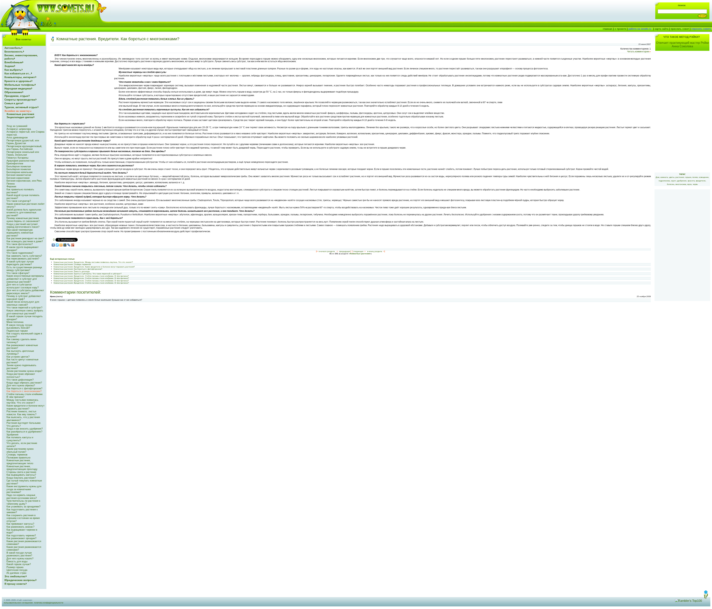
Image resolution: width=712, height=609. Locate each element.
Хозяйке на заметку (17, 110)
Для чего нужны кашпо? (19, 558)
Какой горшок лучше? (18, 564)
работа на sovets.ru (639, 28)
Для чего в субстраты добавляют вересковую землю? (25, 292)
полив (695, 177)
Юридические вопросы (19, 580)
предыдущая (344, 251)
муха (689, 184)
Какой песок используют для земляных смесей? (22, 303)
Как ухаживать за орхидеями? (23, 506)
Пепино (10, 183)
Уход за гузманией (16, 126)
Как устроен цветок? (17, 356)
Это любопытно (14, 576)
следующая (358, 251)
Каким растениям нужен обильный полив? (20, 450)
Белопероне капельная (19, 172)
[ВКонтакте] (53, 245)
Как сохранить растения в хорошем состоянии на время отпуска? (23, 518)
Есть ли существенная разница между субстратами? (24, 269)
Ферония (11, 186)
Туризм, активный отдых (20, 107)
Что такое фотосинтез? (19, 244)
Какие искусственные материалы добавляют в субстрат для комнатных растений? (25, 278)
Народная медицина (17, 88)
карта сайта (661, 28)
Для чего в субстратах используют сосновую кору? (22, 286)
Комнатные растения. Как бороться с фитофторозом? (78, 269)
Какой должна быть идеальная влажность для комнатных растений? (23, 212)
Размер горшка (14, 567)
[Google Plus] (73, 245)
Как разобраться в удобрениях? (24, 431)
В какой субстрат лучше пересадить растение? (20, 263)
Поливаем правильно (18, 457)
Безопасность (13, 51)
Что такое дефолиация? (20, 379)
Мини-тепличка (14, 322)
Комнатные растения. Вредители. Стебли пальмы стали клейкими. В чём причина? (91, 276)
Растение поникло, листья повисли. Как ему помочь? (21, 413)
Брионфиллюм (14, 163)
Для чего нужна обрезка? (20, 385)
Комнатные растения (360, 254)
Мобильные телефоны (19, 84)
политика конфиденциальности (48, 603)
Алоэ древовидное (17, 137)
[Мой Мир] (65, 245)
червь (695, 184)
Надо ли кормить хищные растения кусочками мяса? (21, 496)
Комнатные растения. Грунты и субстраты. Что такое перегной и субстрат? (88, 274)
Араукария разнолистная (20, 160)
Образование (13, 92)
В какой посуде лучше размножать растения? (19, 554)
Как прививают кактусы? (20, 523)
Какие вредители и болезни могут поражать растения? (25, 407)
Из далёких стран (16, 573)
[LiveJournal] (69, 245)
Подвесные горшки (17, 330)
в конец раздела (374, 251)
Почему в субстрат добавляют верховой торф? (23, 297)
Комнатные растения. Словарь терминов (72, 264)
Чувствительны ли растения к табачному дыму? (23, 502)
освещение (704, 177)
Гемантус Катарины (17, 157)
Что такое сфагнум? (17, 273)
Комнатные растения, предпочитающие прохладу (21, 468)
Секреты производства (19, 99)
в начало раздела (327, 251)
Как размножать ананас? (20, 526)
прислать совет (679, 28)
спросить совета (701, 28)
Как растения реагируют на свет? (25, 238)
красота (691, 181)
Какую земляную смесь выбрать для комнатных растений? (24, 312)
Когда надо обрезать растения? (24, 382)
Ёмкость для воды (16, 561)
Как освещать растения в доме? (24, 241)
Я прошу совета (14, 583)
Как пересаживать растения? (22, 258)
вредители (701, 181)
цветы (671, 177)
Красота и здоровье (17, 81)
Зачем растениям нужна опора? (24, 371)
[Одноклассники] (61, 245)
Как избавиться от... (17, 73)
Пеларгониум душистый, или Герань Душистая (22, 142)
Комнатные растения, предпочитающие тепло (19, 462)
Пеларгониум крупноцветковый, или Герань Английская (24, 148)
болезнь (670, 184)
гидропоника (664, 181)
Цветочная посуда (16, 570)
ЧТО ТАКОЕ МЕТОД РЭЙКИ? (681, 36)
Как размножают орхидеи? (21, 538)
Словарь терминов (16, 454)
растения (679, 177)
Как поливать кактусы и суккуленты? (19, 439)
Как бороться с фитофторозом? (24, 388)
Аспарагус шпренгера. (19, 129)
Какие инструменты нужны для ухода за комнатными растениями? (23, 489)
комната (664, 177)
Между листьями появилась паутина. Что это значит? (22, 401)
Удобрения (12, 434)
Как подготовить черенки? (21, 535)
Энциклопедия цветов (19, 117)
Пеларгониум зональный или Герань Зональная (22, 153)
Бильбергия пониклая (18, 166)
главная (607, 28)
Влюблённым (13, 62)
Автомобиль (12, 47)
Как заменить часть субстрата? (24, 255)
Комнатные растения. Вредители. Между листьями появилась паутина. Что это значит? (93, 262)
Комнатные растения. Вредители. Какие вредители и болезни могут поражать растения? (94, 267)
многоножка (680, 184)
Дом (657, 177)
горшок (688, 177)
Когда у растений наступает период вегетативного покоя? (22, 225)
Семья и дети (13, 103)
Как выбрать (12, 69)
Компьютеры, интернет (19, 77)
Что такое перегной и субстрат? (24, 307)
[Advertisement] (81, 93)
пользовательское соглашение (18, 603)
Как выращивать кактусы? (21, 474)
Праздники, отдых (16, 95)
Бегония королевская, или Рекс (24, 180)
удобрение (682, 181)
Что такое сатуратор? (18, 201)
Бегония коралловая (17, 178)
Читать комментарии (638, 51)
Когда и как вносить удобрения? (24, 428)
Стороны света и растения (21, 472)
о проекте (620, 28)
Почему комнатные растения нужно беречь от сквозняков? (22, 220)
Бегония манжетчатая (18, 175)
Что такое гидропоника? (19, 252)
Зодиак (9, 66)
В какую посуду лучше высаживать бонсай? (19, 326)
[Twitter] (57, 245)
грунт (673, 181)
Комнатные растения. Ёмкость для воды (72, 271)
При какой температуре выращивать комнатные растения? (19, 232)
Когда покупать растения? (21, 477)
